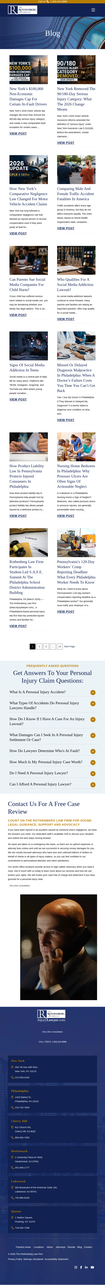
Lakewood (18, 1181)
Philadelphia (20, 1091)
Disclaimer (38, 1259)
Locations (39, 1247)
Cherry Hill (19, 1121)
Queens (16, 1211)
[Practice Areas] (32, 1247)
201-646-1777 (22, 1167)
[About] (54, 1247)
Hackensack (19, 1151)
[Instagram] (76, 1267)
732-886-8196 (22, 1198)
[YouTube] (92, 1267)
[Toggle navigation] (93, 10)
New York (18, 1060)
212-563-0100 (22, 1077)
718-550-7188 (22, 1228)
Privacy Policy (15, 1259)
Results (71, 1247)
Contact (88, 1247)
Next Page (69, 646)
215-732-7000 (22, 1107)
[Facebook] (81, 1267)
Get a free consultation (20, 886)
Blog (79, 1247)
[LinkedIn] (86, 1267)
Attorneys (61, 1247)
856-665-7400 (22, 1137)
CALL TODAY (52, 1042)
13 (59, 646)
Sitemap (27, 1259)
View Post (18, 133)
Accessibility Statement (56, 1259)
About (50, 1247)
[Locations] (45, 1247)
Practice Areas (23, 1247)
